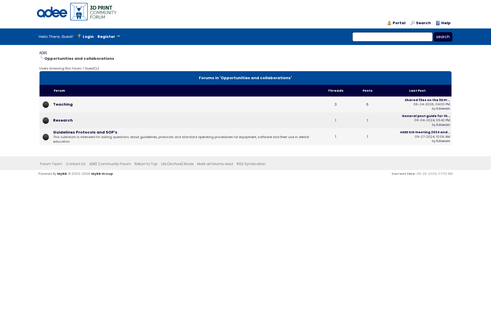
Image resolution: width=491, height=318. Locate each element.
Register (106, 36)
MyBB (62, 173)
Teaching (63, 104)
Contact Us (76, 163)
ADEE (43, 52)
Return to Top (146, 163)
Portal (399, 23)
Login (88, 36)
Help (446, 23)
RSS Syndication (251, 163)
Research (63, 120)
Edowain (443, 108)
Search (423, 23)
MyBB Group (102, 173)
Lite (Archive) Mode (177, 163)
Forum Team (51, 163)
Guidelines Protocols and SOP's (85, 132)
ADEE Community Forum (110, 163)
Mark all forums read (215, 163)
